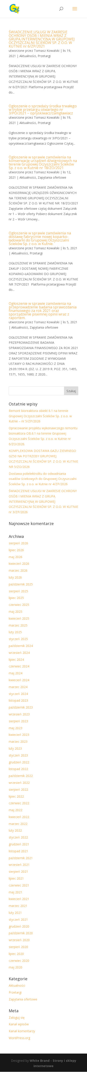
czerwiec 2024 (19, 666)
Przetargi (44, 56)
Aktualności (27, 56)
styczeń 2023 (18, 755)
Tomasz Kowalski (46, 50)
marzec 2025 (18, 625)
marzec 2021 (18, 906)
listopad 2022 (18, 769)
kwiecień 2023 (19, 735)
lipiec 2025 (16, 598)
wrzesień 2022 (19, 783)
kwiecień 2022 (19, 817)
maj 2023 (15, 728)
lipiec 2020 (16, 954)
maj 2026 (15, 557)
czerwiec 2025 (19, 605)
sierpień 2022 (18, 789)
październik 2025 (21, 584)
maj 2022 (15, 810)
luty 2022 (15, 830)
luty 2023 (15, 748)
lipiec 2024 (16, 659)
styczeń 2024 (18, 694)
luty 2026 (15, 577)
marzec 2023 (18, 741)
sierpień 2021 (18, 871)
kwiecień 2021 (19, 899)
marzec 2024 (18, 687)
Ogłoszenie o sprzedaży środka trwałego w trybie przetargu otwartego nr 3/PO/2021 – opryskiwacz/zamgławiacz (43, 110)
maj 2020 (15, 967)
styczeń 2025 (18, 639)
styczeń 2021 (18, 919)
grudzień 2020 (19, 926)
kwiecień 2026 (19, 563)
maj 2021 (15, 892)
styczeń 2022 (18, 837)
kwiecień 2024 (19, 680)
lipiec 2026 (16, 550)
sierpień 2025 (18, 591)
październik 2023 (21, 707)
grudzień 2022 (19, 762)
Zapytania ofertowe (52, 177)
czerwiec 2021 (19, 885)
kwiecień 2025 (19, 618)
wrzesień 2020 (19, 940)
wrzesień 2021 (19, 864)
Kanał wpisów (19, 1024)
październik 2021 (21, 858)
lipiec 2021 (16, 878)
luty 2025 (15, 632)
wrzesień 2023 (19, 714)
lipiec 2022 (16, 796)
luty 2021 (15, 912)
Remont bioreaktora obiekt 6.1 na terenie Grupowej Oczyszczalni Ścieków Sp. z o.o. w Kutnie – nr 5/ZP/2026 (40, 416)
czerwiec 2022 (19, 803)
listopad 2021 (18, 851)
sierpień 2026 (18, 543)
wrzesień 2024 (19, 653)
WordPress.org (19, 1038)
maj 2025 (15, 611)
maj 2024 (15, 673)
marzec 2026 (18, 570)
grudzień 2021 (19, 844)
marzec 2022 (18, 824)
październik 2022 (21, 776)
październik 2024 (21, 646)
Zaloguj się (17, 1017)
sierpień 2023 (18, 721)
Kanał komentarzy (22, 1031)
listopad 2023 (18, 700)
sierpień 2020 (18, 947)
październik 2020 (21, 933)
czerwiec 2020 (19, 960)
